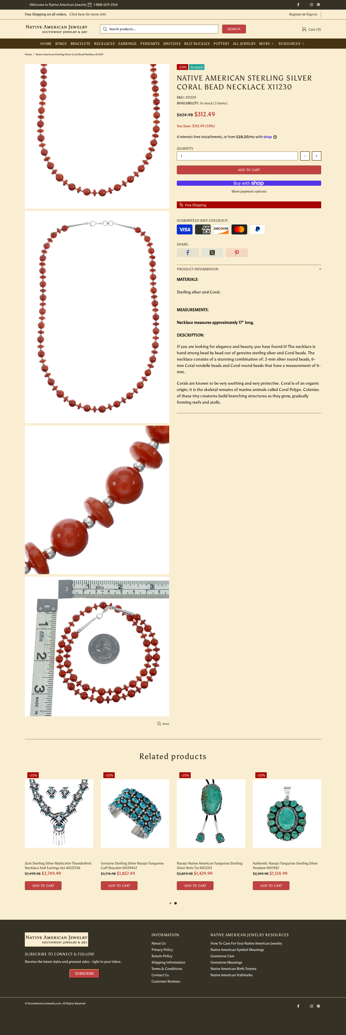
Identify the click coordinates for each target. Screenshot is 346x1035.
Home (28, 54)
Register (295, 14)
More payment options (249, 191)
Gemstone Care (222, 956)
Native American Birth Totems (233, 969)
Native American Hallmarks (231, 975)
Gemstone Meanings (226, 962)
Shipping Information (168, 962)
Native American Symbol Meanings (237, 950)
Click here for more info (87, 14)
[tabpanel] (211, 835)
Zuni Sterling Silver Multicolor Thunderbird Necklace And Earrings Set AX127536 (58, 865)
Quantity (185, 148)
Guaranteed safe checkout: (202, 220)
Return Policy (161, 956)
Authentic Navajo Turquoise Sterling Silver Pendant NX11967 (285, 865)
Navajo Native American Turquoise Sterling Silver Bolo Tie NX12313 (209, 865)
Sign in (311, 14)
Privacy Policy (162, 950)
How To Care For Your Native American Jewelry (246, 943)
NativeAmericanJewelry (56, 29)
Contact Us (160, 975)
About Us (158, 943)
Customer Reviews (165, 981)
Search (234, 29)
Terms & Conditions (166, 969)
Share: (183, 244)
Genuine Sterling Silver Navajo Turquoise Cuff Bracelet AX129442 (132, 865)
